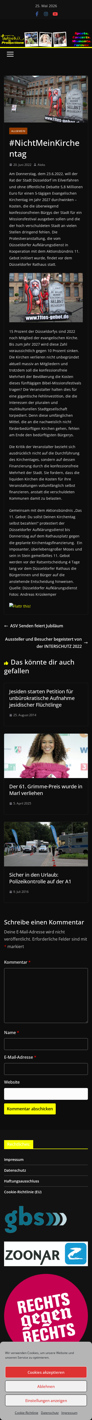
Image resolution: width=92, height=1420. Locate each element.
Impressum (69, 1412)
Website (12, 1082)
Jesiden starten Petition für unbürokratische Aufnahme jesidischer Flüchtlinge (42, 698)
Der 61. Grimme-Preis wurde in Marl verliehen (45, 790)
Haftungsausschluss (21, 1181)
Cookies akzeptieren (46, 1372)
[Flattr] (20, 606)
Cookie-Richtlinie (26, 1412)
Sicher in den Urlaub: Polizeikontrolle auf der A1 (40, 878)
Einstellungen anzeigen (46, 1400)
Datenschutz (50, 1412)
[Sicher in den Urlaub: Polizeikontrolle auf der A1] (46, 825)
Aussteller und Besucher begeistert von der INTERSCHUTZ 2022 (43, 642)
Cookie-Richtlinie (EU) (22, 1191)
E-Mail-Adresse (20, 1057)
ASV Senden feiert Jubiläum (36, 626)
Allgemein (18, 131)
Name (11, 1032)
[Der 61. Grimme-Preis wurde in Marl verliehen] (46, 737)
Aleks (41, 165)
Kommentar (17, 962)
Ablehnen (46, 1386)
